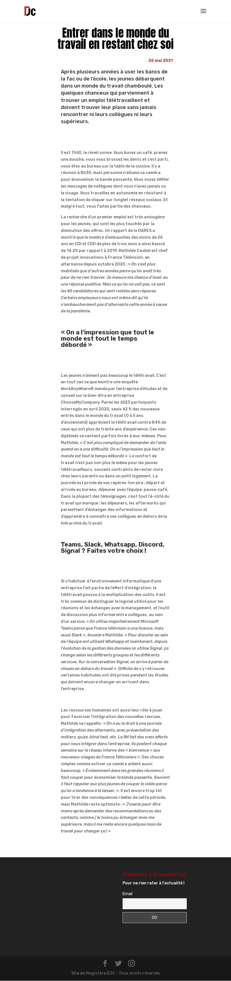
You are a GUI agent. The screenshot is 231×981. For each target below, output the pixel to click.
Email (127, 893)
